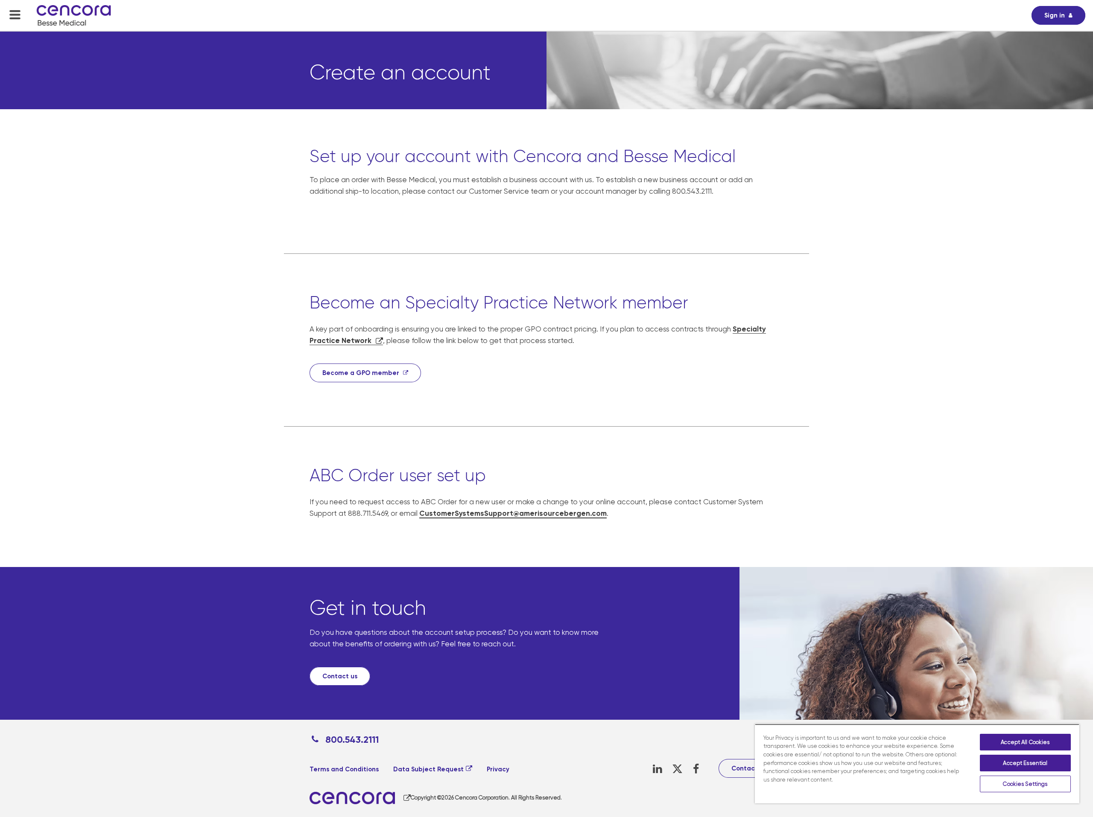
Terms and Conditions (344, 769)
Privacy (498, 769)
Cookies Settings (1025, 784)
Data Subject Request (428, 769)
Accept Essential (1025, 763)
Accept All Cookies (1025, 742)
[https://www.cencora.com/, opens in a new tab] (360, 798)
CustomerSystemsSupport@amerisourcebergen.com (513, 513)
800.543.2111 (351, 739)
